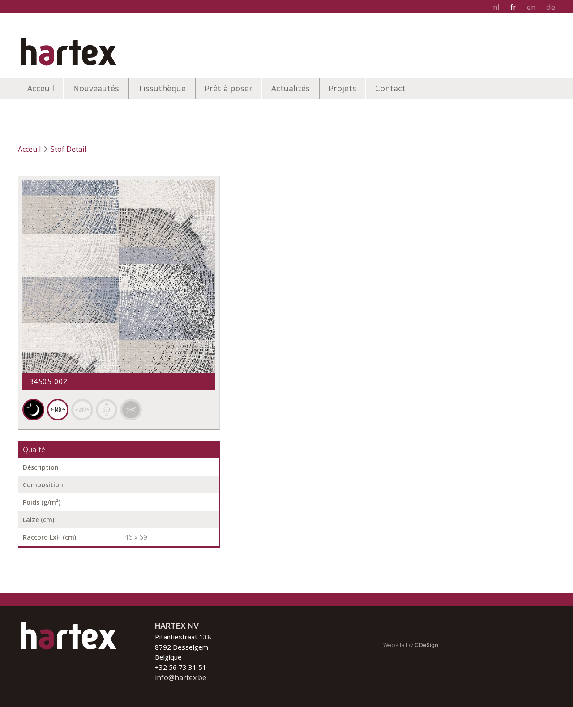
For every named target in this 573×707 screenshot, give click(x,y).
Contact (390, 88)
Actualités (290, 88)
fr (513, 7)
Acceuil (40, 88)
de (550, 7)
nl (496, 7)
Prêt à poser (228, 88)
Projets (342, 88)
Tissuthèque (162, 88)
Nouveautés (96, 88)
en (531, 7)
